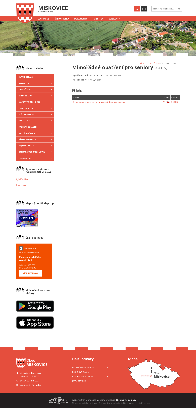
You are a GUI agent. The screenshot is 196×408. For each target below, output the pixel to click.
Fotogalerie (25, 158)
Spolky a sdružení (28, 127)
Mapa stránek (79, 381)
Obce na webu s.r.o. (126, 400)
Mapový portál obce (29, 102)
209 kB (174, 102)
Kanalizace (24, 120)
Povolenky (21, 185)
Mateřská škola (27, 133)
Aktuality (24, 83)
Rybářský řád (22, 179)
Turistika (98, 18)
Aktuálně (43, 18)
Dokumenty (80, 18)
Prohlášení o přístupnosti (85, 367)
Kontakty (114, 18)
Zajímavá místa (26, 145)
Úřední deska (62, 18)
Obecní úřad (25, 89)
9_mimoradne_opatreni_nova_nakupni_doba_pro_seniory (99, 102)
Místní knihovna (27, 139)
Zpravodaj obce (27, 108)
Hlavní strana (26, 77)
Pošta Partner (26, 114)
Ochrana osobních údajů (32, 152)
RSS (80, 372)
